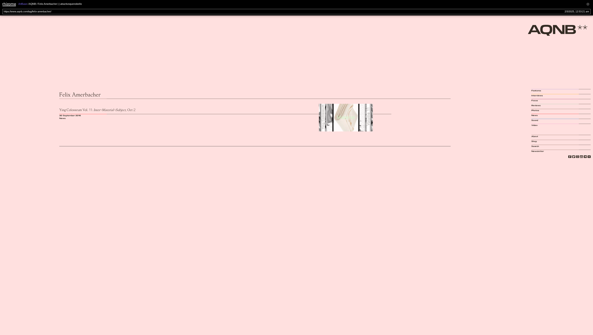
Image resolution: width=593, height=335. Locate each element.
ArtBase (22, 4)
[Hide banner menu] (588, 4)
